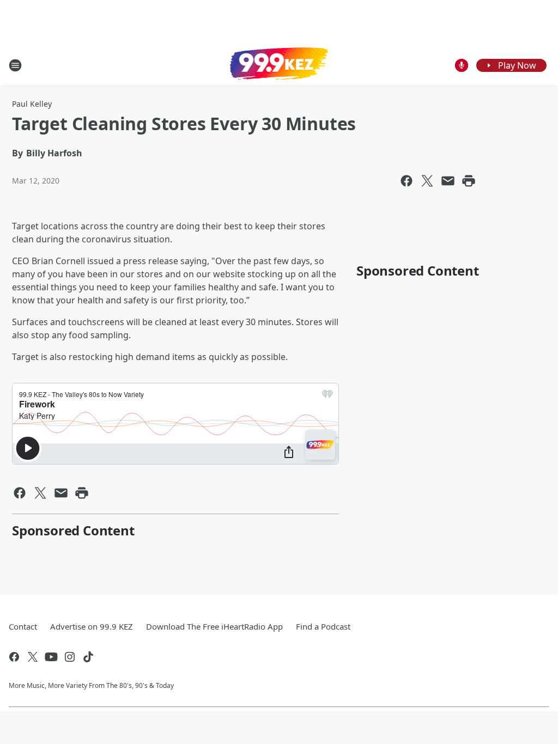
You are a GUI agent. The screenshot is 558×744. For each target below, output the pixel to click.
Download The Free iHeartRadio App (214, 626)
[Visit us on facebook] (14, 656)
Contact (23, 626)
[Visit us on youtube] (51, 656)
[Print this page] (468, 180)
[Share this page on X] (427, 180)
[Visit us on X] (32, 656)
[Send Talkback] (461, 65)
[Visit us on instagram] (69, 656)
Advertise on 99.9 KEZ (91, 626)
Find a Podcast (323, 626)
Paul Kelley (32, 104)
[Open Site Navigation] (15, 65)
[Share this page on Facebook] (406, 180)
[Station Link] (279, 64)
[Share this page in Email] (448, 180)
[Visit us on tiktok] (88, 656)
